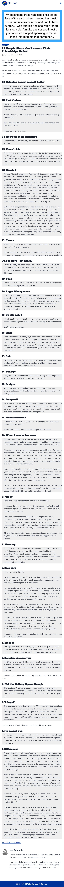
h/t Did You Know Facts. (11, 842)
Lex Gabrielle (10, 55)
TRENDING (5, 45)
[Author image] (3, 55)
